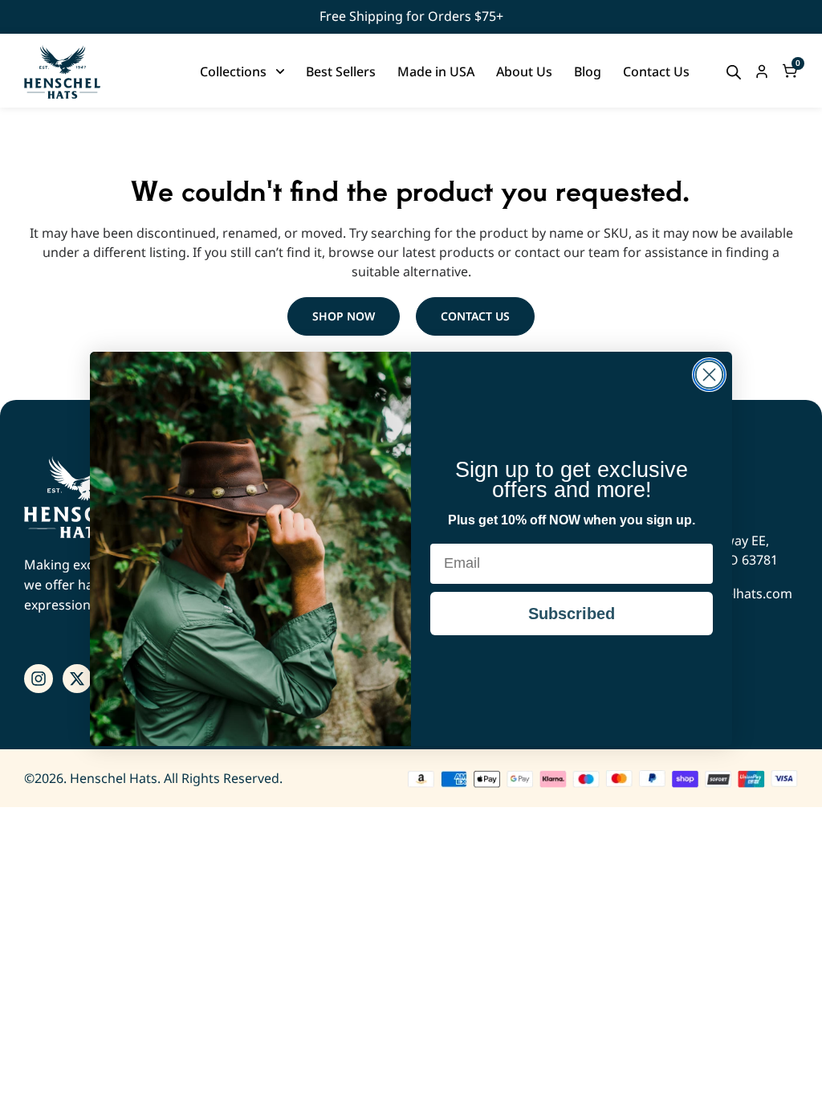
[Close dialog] (709, 374)
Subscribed (571, 613)
